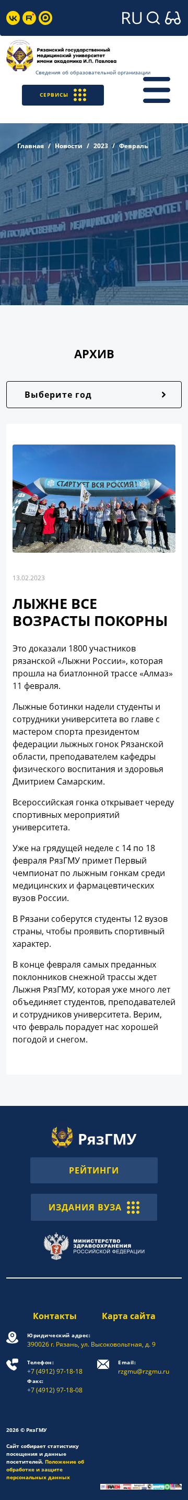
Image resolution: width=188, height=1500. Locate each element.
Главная (30, 145)
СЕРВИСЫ (54, 94)
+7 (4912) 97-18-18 (55, 1367)
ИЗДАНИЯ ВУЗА (85, 1207)
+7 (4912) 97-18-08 (55, 1385)
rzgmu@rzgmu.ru (143, 1367)
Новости (69, 145)
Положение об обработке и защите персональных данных (45, 1469)
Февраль (133, 145)
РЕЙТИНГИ (94, 1170)
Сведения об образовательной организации (93, 72)
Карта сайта (129, 1316)
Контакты (55, 1316)
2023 (100, 145)
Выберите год (58, 394)
